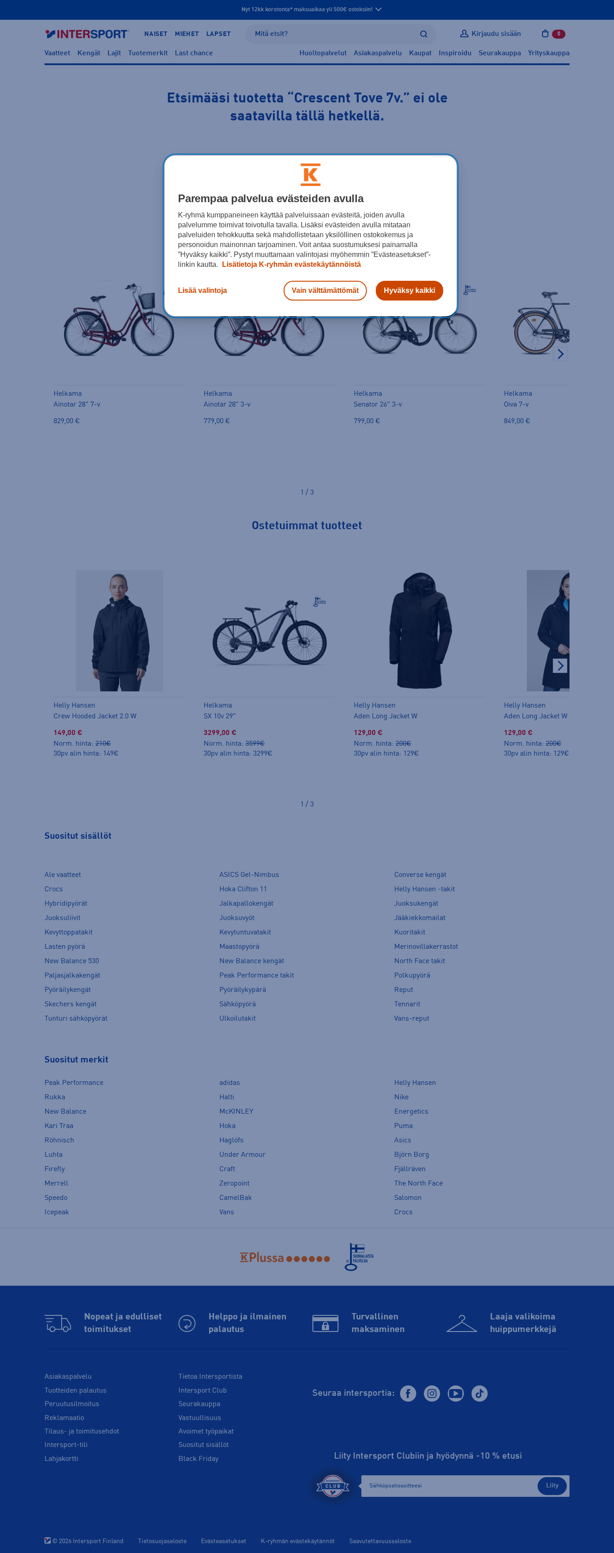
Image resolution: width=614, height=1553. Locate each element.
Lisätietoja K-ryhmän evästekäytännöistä (290, 264)
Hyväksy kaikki (409, 290)
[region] (311, 235)
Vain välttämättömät (325, 290)
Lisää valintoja (202, 290)
